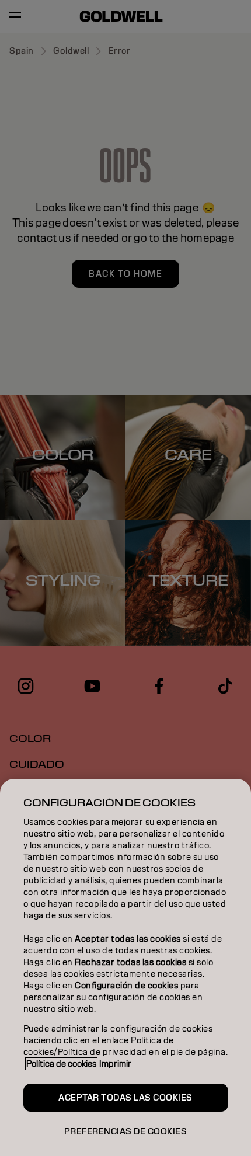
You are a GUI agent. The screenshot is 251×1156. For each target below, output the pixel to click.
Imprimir (115, 1063)
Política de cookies (61, 1063)
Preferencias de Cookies (125, 1131)
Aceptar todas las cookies (125, 1097)
